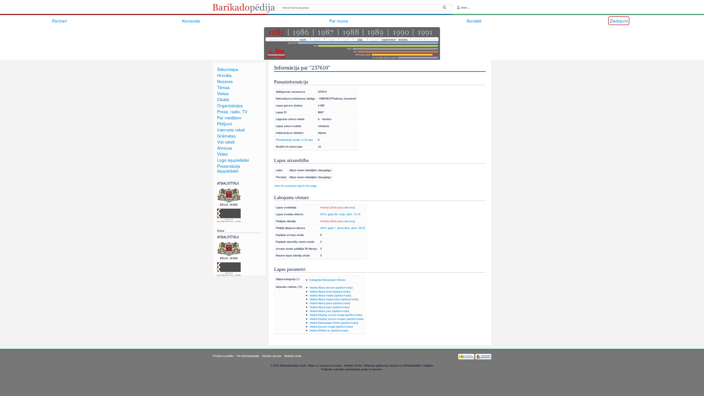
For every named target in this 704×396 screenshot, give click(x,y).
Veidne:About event (321, 291)
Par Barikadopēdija (248, 356)
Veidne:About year (320, 311)
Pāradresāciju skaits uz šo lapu (294, 140)
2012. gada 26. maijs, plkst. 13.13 (340, 214)
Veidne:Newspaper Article (324, 322)
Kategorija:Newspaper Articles (327, 280)
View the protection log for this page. (295, 186)
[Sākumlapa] (245, 9)
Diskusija (336, 207)
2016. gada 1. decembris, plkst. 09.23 (342, 228)
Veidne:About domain (322, 287)
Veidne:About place (320, 303)
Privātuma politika (223, 356)
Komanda (191, 21)
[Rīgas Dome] (229, 196)
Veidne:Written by (319, 330)
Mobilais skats (293, 356)
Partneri (59, 21)
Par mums (338, 21)
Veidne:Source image (322, 326)
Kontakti (474, 21)
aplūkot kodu (344, 287)
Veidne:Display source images (327, 319)
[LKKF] (229, 215)
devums (349, 207)
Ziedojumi (619, 21)
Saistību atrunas (271, 356)
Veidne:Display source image (326, 315)
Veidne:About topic (320, 307)
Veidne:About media (321, 295)
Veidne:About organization (324, 299)
